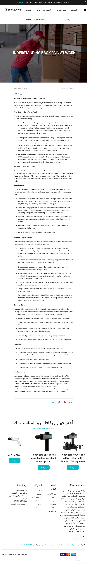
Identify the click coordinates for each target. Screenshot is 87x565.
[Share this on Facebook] (59, 402)
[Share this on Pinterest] (64, 402)
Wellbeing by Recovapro (34, 19)
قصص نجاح (52, 504)
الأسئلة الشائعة (37, 501)
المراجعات (53, 508)
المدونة (54, 501)
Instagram (78, 536)
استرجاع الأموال (36, 497)
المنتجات (74, 10)
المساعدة (28, 10)
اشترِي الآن (72, 467)
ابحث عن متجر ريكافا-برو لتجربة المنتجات (60, 545)
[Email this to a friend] (70, 402)
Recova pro (77, 485)
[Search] (77, 19)
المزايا (54, 497)
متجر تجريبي (52, 511)
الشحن (39, 494)
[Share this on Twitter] (53, 402)
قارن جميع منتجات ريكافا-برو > (43, 428)
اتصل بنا (39, 491)
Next (72, 88)
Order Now (19, 2)
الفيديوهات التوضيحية (38, 505)
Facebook (83, 536)
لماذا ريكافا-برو (61, 10)
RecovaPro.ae (10, 11)
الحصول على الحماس (44, 10)
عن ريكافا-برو (51, 494)
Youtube (74, 536)
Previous (65, 88)
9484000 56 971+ (25, 545)
